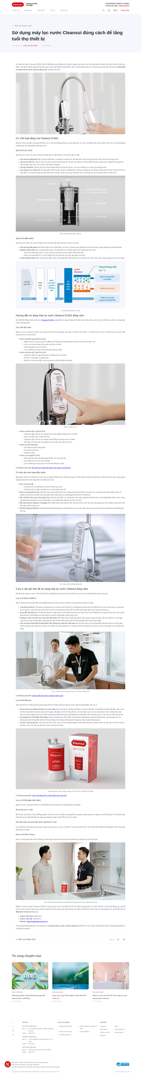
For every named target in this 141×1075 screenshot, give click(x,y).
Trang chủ (15, 10)
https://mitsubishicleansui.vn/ (37, 921)
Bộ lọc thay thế (119, 1032)
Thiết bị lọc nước (105, 1032)
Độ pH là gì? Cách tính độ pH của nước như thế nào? (51, 468)
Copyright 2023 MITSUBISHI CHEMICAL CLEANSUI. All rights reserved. (36, 1071)
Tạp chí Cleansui (120, 1029)
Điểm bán (64, 10)
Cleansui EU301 (47, 320)
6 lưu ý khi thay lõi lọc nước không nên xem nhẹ (49, 795)
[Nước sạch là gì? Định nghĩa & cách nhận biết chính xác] (70, 975)
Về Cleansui (103, 1029)
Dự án (116, 1026)
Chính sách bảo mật (122, 1071)
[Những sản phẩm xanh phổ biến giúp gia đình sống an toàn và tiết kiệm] (30, 975)
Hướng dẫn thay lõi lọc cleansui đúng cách (47, 696)
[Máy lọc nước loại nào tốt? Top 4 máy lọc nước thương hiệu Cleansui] (111, 975)
